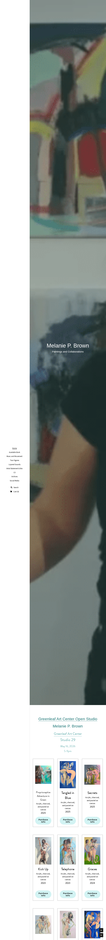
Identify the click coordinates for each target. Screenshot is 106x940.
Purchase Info (43, 820)
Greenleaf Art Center (68, 733)
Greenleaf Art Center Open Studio (67, 719)
